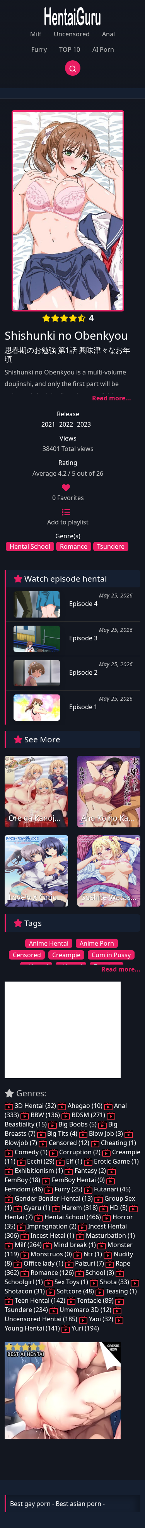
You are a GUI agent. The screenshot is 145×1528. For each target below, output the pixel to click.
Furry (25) (68, 1189)
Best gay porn (30, 1503)
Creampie (66, 955)
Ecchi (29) (41, 1161)
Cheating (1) (117, 1142)
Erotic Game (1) (115, 1161)
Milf (35, 34)
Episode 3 (82, 638)
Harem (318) (79, 1207)
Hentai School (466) (72, 1217)
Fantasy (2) (90, 1170)
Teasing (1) (120, 1291)
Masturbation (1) (109, 1235)
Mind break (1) (74, 1244)
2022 (66, 424)
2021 (48, 424)
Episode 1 (82, 707)
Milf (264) (28, 1244)
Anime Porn (97, 943)
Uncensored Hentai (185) (42, 1319)
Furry (39, 49)
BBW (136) (45, 1115)
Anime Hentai (48, 943)
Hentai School (30, 546)
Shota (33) (114, 1282)
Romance (73, 546)
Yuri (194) (84, 1328)
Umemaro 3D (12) (85, 1309)
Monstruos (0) (51, 1254)
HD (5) (118, 1207)
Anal (108, 34)
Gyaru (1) (37, 1207)
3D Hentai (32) (35, 1105)
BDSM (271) (88, 1115)
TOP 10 (69, 49)
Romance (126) (52, 1272)
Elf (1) (74, 1161)
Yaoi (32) (101, 1319)
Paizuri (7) (89, 1263)
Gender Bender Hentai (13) (53, 1198)
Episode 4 (82, 603)
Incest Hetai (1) (52, 1235)
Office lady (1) (43, 1263)
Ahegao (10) (85, 1105)
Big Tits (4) (62, 1133)
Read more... (111, 398)
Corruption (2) (80, 1152)
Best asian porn (78, 1503)
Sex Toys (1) (71, 1282)
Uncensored (72, 34)
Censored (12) (69, 1142)
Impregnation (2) (52, 1226)
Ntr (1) (93, 1254)
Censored (27, 955)
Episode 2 (82, 672)
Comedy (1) (31, 1152)
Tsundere (111, 546)
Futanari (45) (111, 1189)
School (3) (100, 1272)
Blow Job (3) (106, 1133)
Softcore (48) (75, 1291)
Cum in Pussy (111, 955)
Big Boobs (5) (77, 1124)
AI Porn (103, 49)
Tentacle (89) (95, 1300)
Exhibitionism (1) (39, 1170)
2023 (84, 424)
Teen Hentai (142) (40, 1300)
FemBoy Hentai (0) (78, 1180)
